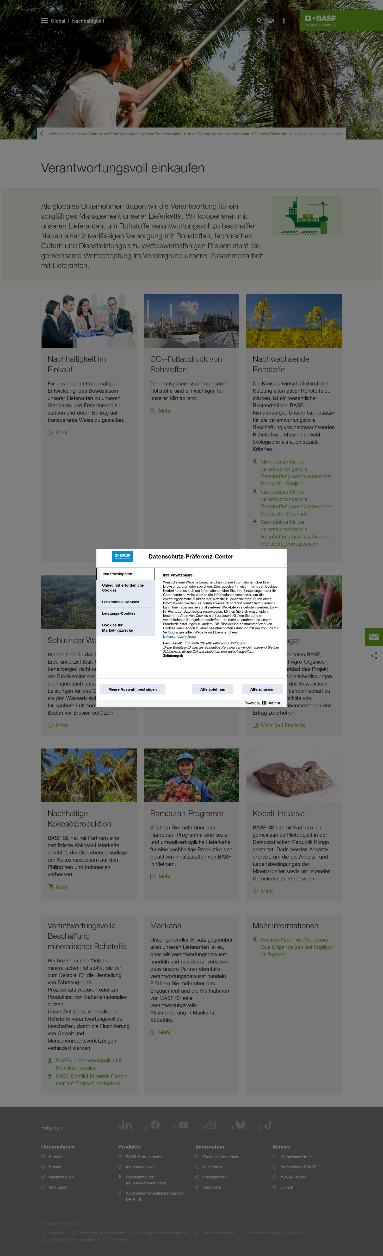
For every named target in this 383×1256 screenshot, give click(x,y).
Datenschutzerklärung (179, 636)
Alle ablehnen (212, 689)
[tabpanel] (222, 618)
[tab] (125, 574)
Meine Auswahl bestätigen (132, 689)
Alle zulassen (262, 689)
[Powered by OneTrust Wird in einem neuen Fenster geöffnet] (264, 703)
